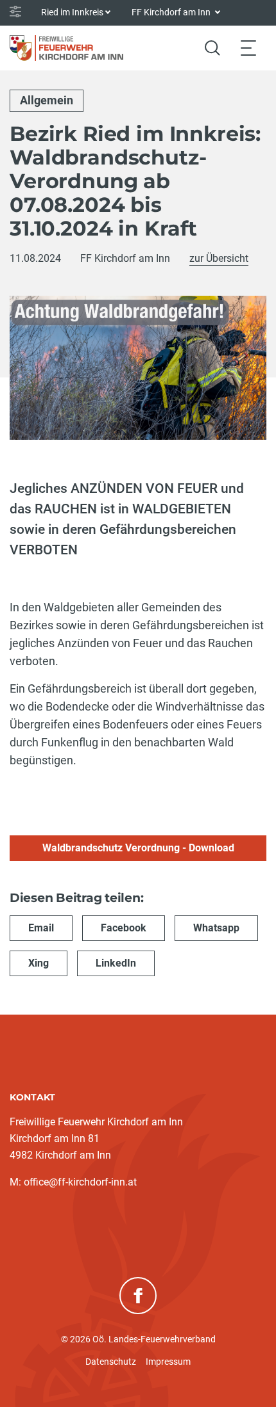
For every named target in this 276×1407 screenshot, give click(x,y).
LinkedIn (116, 963)
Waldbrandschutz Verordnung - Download (138, 848)
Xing (38, 963)
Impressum (168, 1361)
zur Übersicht (218, 258)
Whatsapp (216, 928)
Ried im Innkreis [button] (72, 12)
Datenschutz (110, 1361)
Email (41, 928)
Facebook (123, 928)
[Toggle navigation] (248, 48)
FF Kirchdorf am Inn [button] (172, 12)
